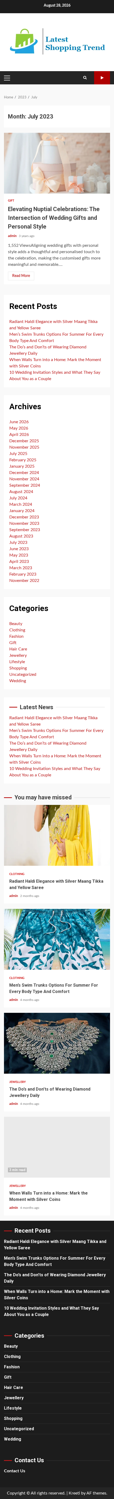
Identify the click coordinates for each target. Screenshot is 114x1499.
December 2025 (24, 441)
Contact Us (14, 1471)
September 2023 (24, 530)
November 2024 (24, 479)
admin (12, 236)
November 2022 (24, 580)
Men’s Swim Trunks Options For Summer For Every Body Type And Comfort (57, 939)
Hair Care (18, 649)
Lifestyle (17, 662)
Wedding (17, 681)
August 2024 (21, 492)
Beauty (15, 624)
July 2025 (18, 454)
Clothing (17, 630)
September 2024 (24, 485)
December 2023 (24, 517)
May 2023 (18, 555)
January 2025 (21, 466)
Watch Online (102, 77)
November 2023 (24, 523)
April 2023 (19, 561)
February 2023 (22, 574)
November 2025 (24, 447)
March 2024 (20, 504)
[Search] (85, 78)
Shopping (18, 668)
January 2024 (21, 511)
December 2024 (24, 473)
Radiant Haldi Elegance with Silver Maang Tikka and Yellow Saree (57, 835)
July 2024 (18, 498)
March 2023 (20, 568)
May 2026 (18, 428)
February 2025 (22, 460)
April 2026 (19, 434)
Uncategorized (22, 674)
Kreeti (74, 1493)
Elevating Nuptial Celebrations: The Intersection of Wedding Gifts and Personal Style (57, 163)
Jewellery (18, 655)
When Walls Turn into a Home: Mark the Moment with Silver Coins (57, 1147)
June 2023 (19, 549)
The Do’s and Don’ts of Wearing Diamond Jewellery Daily (57, 1043)
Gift (11, 200)
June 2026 (19, 422)
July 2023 (18, 542)
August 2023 (21, 536)
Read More (21, 276)
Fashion (16, 636)
